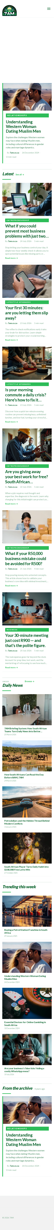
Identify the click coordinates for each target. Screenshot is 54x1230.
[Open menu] (49, 9)
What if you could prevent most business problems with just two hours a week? (25, 233)
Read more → (11, 258)
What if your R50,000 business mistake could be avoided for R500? (25, 558)
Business (12, 630)
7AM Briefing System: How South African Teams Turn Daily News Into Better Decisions (25, 731)
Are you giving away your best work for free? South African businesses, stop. (26, 479)
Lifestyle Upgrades (19, 302)
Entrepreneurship (18, 220)
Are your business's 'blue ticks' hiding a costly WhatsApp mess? (24, 1070)
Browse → (29, 681)
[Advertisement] (27, 46)
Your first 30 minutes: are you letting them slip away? (26, 312)
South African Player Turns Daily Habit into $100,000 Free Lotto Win (26, 868)
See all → (20, 174)
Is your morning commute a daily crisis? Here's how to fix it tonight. (25, 397)
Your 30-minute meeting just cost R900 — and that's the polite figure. (26, 640)
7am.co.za (14, 152)
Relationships (17, 115)
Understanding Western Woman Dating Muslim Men (23, 126)
